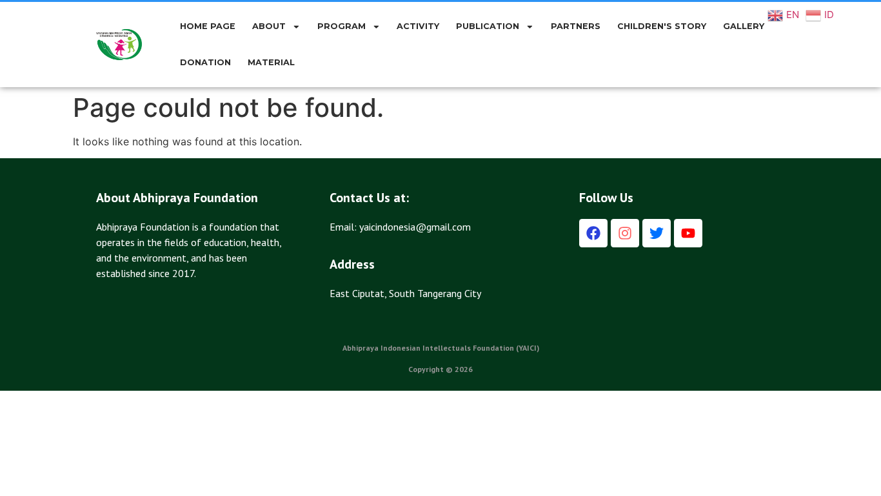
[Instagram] (625, 233)
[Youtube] (688, 233)
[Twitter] (656, 233)
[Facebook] (593, 233)
